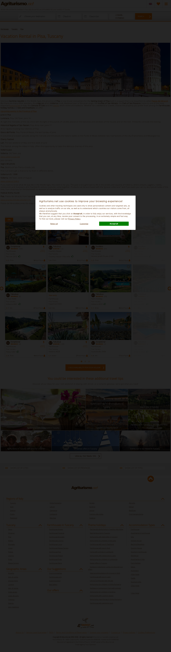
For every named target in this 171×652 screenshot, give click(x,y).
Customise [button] (84, 224)
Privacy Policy (74, 219)
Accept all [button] (114, 224)
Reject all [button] (54, 224)
